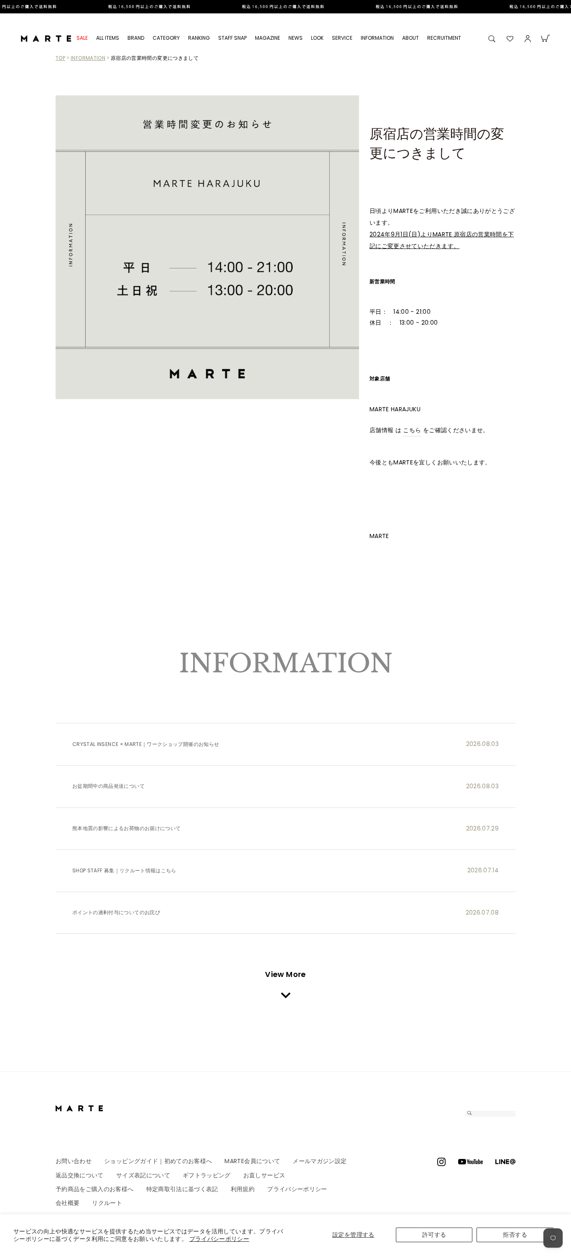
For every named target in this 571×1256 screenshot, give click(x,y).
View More (285, 974)
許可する (434, 1234)
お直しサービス (264, 1175)
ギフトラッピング (207, 1175)
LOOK (317, 37)
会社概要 (67, 1203)
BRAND (135, 37)
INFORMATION (377, 37)
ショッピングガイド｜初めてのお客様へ (158, 1161)
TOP (60, 58)
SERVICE (342, 37)
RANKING (199, 37)
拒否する (515, 1234)
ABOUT (410, 37)
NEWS (295, 37)
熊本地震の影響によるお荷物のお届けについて (126, 828)
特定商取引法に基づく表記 (182, 1189)
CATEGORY (166, 37)
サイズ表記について (143, 1175)
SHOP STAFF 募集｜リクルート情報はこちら (124, 870)
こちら (412, 430)
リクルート (107, 1203)
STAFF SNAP (232, 37)
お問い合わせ (74, 1161)
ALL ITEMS (107, 37)
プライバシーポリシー (219, 1239)
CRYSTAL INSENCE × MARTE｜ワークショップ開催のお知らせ (145, 744)
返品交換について (80, 1175)
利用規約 (243, 1189)
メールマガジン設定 (320, 1161)
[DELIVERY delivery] (285, 6)
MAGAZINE (267, 37)
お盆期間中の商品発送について (108, 786)
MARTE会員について (252, 1161)
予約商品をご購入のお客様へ (95, 1189)
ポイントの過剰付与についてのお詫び (116, 912)
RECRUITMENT (444, 37)
